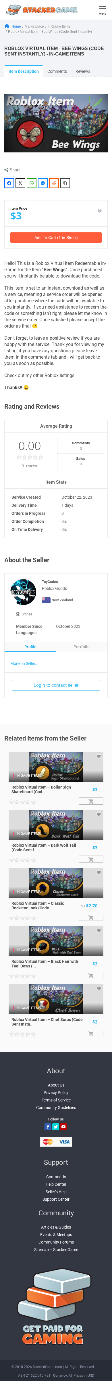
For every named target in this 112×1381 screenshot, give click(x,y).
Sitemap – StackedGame (56, 1249)
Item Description (24, 71)
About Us (56, 1085)
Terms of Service (56, 1100)
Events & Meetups (56, 1234)
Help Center (56, 1184)
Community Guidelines (56, 1107)
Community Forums (56, 1242)
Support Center (56, 1199)
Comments (57, 71)
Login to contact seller (56, 685)
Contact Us (56, 1177)
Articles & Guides (56, 1227)
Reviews (83, 71)
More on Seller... (24, 663)
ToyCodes (50, 581)
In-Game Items (28, 776)
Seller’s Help (56, 1191)
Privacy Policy (56, 1092)
